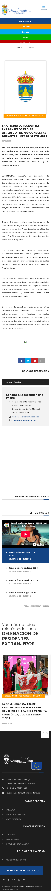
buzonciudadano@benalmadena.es (23, 793)
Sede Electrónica (13, 819)
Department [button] (25, 21)
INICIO (20, 47)
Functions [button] (25, 26)
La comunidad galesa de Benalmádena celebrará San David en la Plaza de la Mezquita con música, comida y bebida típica (24, 711)
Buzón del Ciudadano (16, 814)
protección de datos (16, 860)
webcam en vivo (13, 839)
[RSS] (24, 879)
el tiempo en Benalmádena (17, 844)
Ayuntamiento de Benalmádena (20, 886)
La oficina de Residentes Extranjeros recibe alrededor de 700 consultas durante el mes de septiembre (24, 131)
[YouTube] (14, 879)
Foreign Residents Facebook (23, 420)
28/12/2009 (6, 141)
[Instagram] (19, 879)
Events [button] (25, 32)
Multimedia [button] (25, 43)
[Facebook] (8, 879)
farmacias (11, 835)
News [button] (25, 37)
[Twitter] (4, 879)
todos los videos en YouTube (36, 606)
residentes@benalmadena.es (25, 417)
